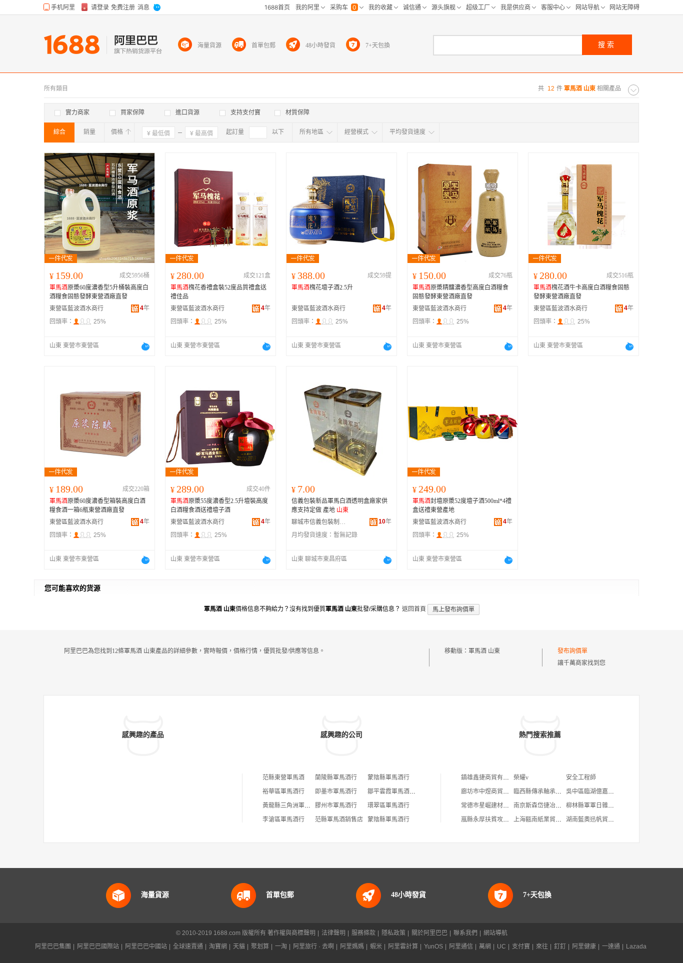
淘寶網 (218, 946)
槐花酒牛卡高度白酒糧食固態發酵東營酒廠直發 (582, 292)
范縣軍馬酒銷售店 (339, 819)
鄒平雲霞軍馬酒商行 (395, 791)
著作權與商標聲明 (292, 933)
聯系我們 (466, 933)
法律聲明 (334, 933)
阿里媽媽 (352, 946)
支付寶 (521, 946)
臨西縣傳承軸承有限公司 (547, 791)
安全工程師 (581, 777)
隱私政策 (394, 933)
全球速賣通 (188, 946)
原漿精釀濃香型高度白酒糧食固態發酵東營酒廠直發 (460, 292)
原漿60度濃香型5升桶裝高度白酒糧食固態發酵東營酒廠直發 (99, 292)
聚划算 (260, 946)
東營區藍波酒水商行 (77, 308)
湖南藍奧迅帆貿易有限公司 (602, 819)
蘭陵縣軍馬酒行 (336, 777)
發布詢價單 (573, 651)
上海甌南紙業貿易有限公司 (550, 819)
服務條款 (364, 933)
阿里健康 (584, 946)
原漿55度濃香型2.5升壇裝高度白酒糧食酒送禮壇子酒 (219, 506)
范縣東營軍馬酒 (283, 777)
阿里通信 (461, 946)
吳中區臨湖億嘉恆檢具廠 (599, 791)
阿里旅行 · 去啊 (313, 946)
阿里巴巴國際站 (98, 946)
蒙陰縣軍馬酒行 (389, 777)
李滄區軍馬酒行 (283, 819)
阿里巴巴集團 (53, 946)
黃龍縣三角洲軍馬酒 (289, 805)
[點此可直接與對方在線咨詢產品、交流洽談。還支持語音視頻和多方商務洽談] (146, 346)
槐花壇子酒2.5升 (322, 287)
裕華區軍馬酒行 (283, 791)
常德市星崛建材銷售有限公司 (500, 805)
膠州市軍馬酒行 (336, 805)
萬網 (485, 946)
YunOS (433, 946)
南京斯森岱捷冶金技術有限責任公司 (562, 805)
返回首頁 (414, 609)
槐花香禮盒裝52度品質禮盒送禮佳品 (218, 292)
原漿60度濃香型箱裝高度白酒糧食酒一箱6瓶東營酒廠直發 (98, 506)
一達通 (611, 946)
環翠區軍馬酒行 (389, 805)
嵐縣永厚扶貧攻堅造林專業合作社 (506, 819)
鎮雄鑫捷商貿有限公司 (491, 777)
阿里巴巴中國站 (146, 946)
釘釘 (560, 946)
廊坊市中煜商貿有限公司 (494, 791)
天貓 (239, 946)
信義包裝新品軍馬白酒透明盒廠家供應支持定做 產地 (340, 506)
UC (501, 946)
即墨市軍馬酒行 (336, 791)
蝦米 (376, 946)
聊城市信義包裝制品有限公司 (319, 522)
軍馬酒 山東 (484, 651)
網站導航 (496, 933)
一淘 (281, 946)
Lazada (636, 946)
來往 (542, 946)
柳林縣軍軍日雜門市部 (596, 805)
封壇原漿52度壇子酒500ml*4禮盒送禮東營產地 (462, 506)
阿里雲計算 (403, 946)
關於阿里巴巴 (430, 933)
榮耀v (521, 777)
